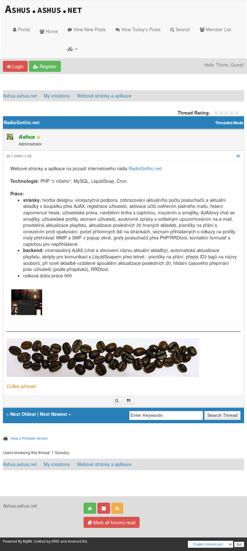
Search (182, 29)
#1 (239, 156)
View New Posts (89, 29)
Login (17, 66)
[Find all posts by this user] (117, 401)
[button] (72, 48)
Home (51, 31)
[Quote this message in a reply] (129, 401)
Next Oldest (23, 414)
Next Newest (53, 414)
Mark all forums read (113, 522)
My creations (57, 95)
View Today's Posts (140, 29)
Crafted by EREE (46, 541)
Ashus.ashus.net (20, 95)
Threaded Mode (229, 123)
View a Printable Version (29, 438)
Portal (23, 29)
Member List (218, 29)
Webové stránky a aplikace (104, 95)
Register (47, 66)
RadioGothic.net (145, 168)
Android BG (77, 541)
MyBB (27, 541)
